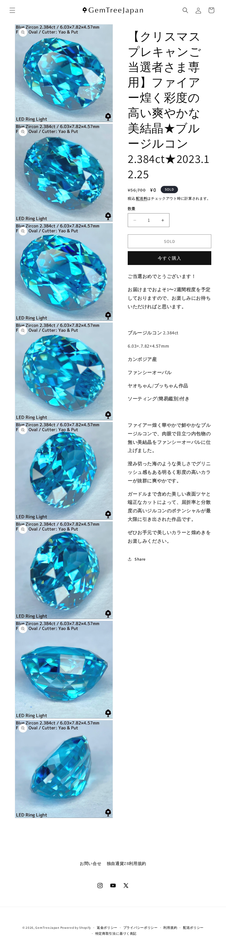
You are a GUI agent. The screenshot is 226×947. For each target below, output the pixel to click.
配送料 (141, 198)
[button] (12, 10)
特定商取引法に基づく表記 (116, 933)
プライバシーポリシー (140, 928)
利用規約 (170, 928)
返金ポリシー (107, 928)
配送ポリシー (193, 928)
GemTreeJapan (47, 928)
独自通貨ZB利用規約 (126, 863)
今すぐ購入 (169, 258)
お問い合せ (90, 863)
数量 (132, 208)
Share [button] (140, 559)
